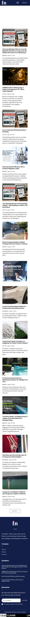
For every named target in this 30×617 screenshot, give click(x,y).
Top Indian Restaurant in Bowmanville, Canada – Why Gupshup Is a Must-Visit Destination (15, 205)
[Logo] (4, 2)
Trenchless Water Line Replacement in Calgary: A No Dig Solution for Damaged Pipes (15, 418)
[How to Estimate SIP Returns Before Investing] (15, 119)
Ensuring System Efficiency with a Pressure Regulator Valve (13, 167)
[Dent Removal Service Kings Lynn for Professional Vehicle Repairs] (15, 444)
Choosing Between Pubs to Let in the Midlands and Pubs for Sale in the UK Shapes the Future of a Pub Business (14, 50)
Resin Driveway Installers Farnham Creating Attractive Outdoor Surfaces (14, 243)
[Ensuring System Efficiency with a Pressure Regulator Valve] (15, 155)
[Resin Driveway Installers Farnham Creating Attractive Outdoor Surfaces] (15, 231)
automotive (5, 311)
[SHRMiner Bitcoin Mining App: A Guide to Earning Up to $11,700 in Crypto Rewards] (15, 76)
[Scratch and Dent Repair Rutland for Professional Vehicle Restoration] (15, 295)
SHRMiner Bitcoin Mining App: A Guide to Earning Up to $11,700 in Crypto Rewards (13, 89)
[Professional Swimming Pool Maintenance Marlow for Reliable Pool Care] (15, 367)
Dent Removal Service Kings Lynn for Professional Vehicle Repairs (14, 456)
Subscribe (24, 600)
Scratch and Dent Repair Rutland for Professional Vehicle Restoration (14, 307)
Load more (14, 511)
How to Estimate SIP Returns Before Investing (13, 576)
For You (4, 94)
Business (4, 55)
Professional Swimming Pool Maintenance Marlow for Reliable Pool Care (15, 379)
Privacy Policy (19, 604)
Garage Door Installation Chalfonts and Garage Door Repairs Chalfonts (14, 493)
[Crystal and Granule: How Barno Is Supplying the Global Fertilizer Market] (15, 330)
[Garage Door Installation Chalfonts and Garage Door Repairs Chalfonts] (15, 480)
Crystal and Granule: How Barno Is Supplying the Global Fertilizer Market (15, 342)
